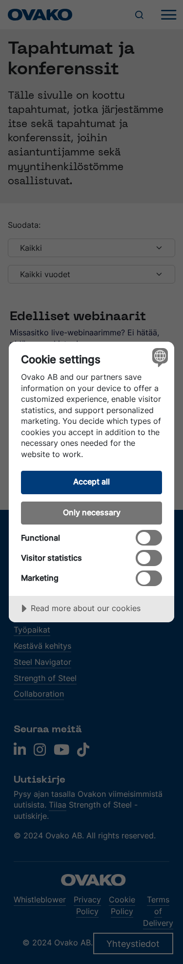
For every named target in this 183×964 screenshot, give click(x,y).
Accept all (91, 481)
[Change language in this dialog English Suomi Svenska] (158, 357)
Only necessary (92, 512)
